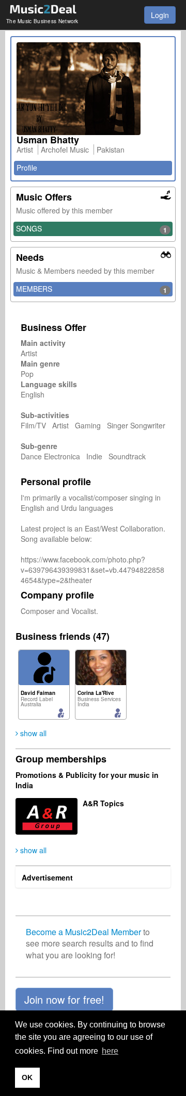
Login (160, 15)
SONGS (91, 229)
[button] (64, 999)
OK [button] (27, 1077)
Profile (27, 167)
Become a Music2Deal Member (83, 932)
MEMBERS (91, 289)
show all (32, 733)
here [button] (110, 1051)
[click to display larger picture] (93, 88)
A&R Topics (103, 803)
